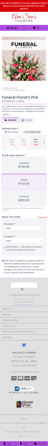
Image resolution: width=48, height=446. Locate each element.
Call (8, 443)
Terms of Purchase (31, 432)
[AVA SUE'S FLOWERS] (24, 21)
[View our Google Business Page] (24, 346)
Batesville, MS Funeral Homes (16, 414)
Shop (13, 28)
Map (25, 443)
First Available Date (32, 132)
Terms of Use (24, 436)
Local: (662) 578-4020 (24, 365)
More (5, 114)
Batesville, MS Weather (12, 423)
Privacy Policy (13, 432)
